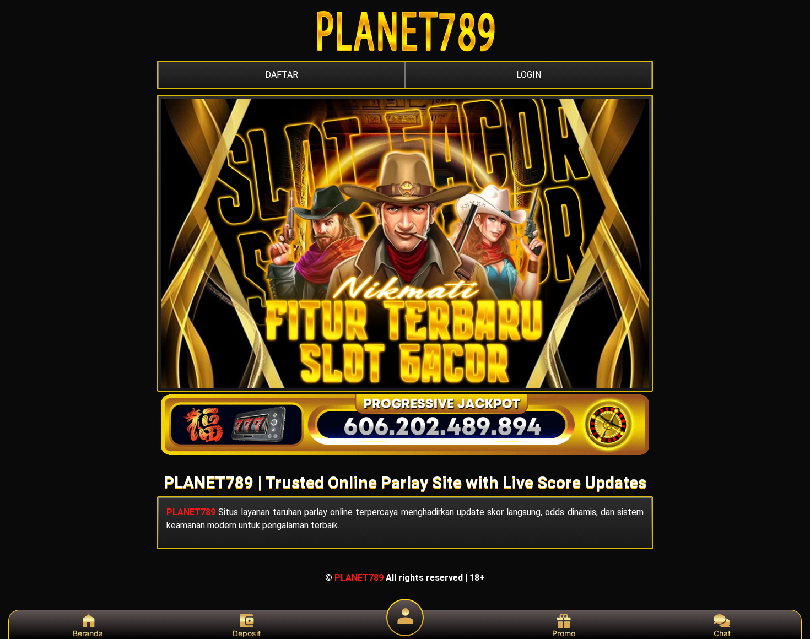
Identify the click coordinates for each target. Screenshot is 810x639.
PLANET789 (190, 512)
